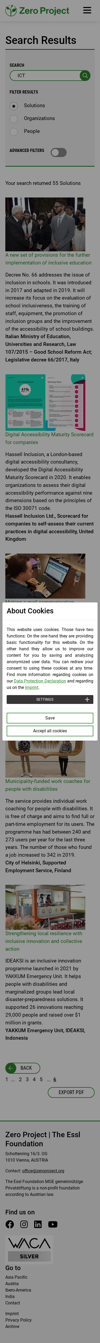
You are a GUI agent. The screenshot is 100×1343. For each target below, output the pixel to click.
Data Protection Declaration (40, 681)
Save (50, 718)
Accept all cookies (50, 730)
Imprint (31, 687)
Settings (44, 699)
